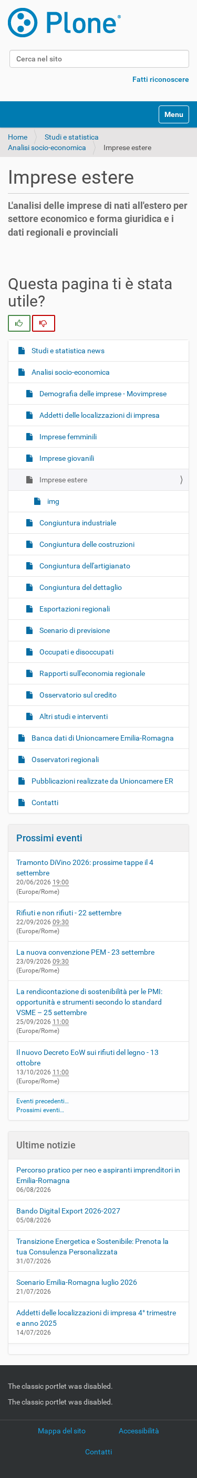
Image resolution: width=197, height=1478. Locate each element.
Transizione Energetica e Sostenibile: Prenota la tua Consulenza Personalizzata (92, 1246)
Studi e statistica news (67, 350)
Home (17, 137)
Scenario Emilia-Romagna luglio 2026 (76, 1282)
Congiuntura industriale (77, 523)
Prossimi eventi (49, 837)
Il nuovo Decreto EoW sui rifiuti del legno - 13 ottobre (87, 1057)
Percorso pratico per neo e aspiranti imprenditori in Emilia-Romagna (98, 1175)
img (52, 501)
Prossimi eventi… (40, 1110)
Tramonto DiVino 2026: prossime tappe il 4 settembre (84, 867)
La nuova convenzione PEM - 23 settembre (85, 952)
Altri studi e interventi (73, 716)
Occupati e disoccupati (75, 652)
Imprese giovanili (66, 458)
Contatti (44, 802)
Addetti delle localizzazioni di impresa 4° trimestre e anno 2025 (96, 1317)
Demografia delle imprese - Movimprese (102, 393)
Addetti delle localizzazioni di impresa (99, 415)
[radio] (19, 323)
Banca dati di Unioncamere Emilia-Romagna (102, 738)
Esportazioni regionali (74, 609)
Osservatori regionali (64, 759)
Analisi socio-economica (47, 147)
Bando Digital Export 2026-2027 (68, 1211)
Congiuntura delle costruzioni (86, 544)
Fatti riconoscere (160, 79)
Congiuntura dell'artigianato (84, 566)
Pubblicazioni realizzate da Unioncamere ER (101, 781)
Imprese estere (62, 480)
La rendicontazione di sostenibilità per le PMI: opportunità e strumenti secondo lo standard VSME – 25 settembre (89, 1002)
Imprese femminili (67, 436)
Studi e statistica (72, 137)
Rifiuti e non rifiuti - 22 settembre (68, 913)
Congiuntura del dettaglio (80, 587)
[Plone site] (64, 22)
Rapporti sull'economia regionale (91, 673)
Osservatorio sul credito (77, 695)
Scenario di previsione (74, 630)
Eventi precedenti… (42, 1101)
